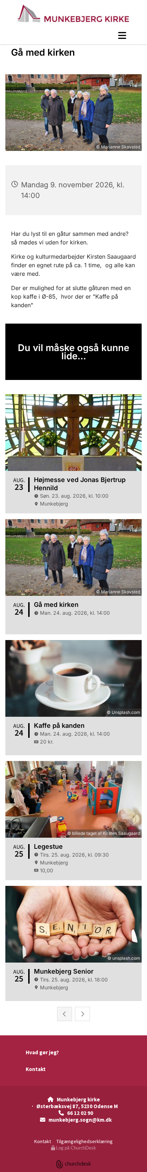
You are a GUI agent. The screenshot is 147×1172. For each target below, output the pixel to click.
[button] (73, 35)
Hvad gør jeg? (42, 1052)
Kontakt (36, 1069)
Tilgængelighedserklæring (84, 1141)
